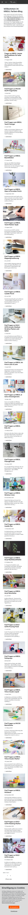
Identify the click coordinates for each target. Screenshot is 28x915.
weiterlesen (9, 69)
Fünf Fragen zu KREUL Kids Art (12, 427)
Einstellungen (14, 911)
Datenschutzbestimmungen (8, 903)
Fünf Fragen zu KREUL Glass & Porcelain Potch (13, 190)
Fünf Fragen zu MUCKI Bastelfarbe (12, 724)
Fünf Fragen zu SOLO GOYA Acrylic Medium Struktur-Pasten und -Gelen (12, 328)
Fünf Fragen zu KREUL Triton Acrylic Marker (12, 758)
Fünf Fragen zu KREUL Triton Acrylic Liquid (12, 691)
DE (6, 2)
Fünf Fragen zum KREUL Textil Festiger (13, 123)
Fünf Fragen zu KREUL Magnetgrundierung (12, 257)
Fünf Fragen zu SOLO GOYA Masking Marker (12, 822)
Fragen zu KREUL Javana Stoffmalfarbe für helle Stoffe (13, 55)
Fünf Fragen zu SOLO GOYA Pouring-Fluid (11, 626)
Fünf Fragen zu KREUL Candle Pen (12, 525)
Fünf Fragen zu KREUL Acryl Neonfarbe (12, 592)
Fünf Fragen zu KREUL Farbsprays (12, 657)
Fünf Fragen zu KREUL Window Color (12, 494)
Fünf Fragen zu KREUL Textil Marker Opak (12, 224)
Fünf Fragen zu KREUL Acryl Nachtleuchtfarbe (12, 559)
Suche (14, 2)
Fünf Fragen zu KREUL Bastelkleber (12, 157)
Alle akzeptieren (14, 907)
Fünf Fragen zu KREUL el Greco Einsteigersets (13, 396)
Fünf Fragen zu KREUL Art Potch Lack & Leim (13, 363)
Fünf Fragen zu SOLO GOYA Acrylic (11, 856)
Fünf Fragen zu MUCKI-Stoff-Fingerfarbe (12, 90)
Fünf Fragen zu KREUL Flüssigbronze (12, 460)
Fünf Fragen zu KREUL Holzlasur (12, 791)
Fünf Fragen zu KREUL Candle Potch (12, 293)
